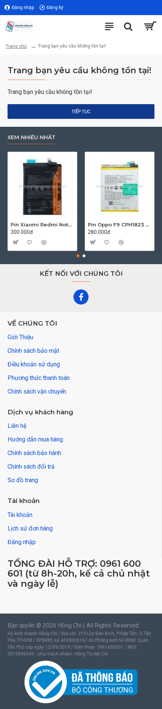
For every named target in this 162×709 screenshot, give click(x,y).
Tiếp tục (81, 111)
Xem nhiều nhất (31, 137)
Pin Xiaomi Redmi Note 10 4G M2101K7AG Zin (42, 224)
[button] (77, 255)
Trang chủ (16, 46)
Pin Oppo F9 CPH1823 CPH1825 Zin (119, 224)
